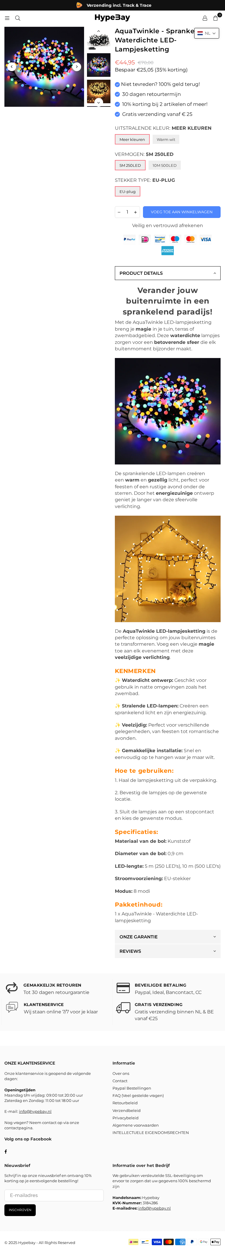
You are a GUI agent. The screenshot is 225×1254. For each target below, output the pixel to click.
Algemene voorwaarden (135, 1125)
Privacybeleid (125, 1117)
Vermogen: (144, 154)
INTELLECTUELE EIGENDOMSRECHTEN (150, 1132)
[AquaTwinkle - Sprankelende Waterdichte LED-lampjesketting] (98, 38)
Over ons (120, 1073)
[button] (207, 33)
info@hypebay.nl (35, 1111)
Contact (119, 1080)
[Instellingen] (205, 18)
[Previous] (11, 66)
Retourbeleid (125, 1102)
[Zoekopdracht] (17, 18)
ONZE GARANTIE (139, 937)
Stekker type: (145, 180)
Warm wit (166, 139)
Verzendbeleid (126, 1110)
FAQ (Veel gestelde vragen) (138, 1095)
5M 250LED (130, 165)
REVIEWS (130, 951)
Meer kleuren (132, 139)
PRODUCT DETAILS (141, 273)
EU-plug (128, 191)
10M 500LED (165, 165)
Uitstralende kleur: (163, 128)
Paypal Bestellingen (131, 1088)
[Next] (76, 66)
